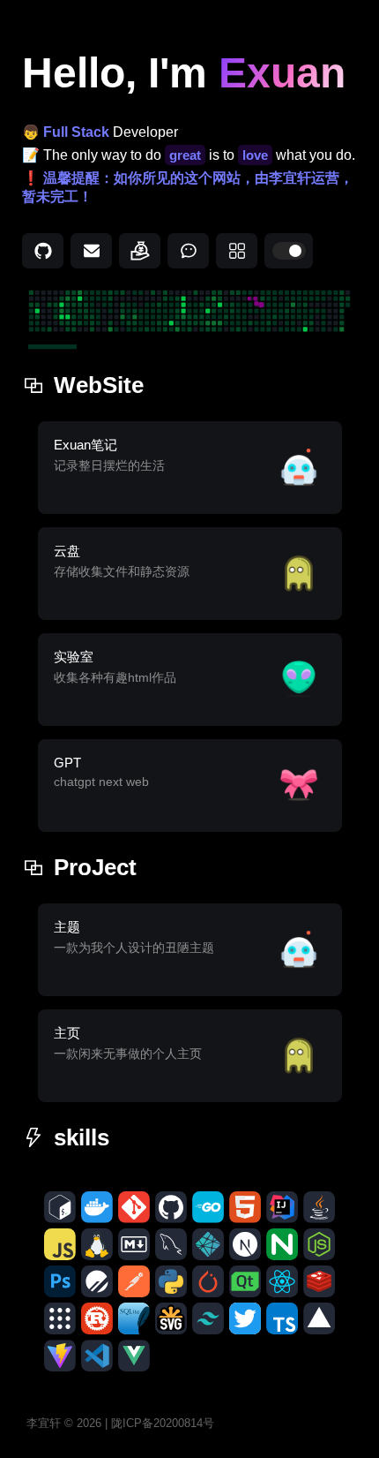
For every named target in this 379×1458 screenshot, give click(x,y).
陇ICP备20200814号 (162, 1423)
